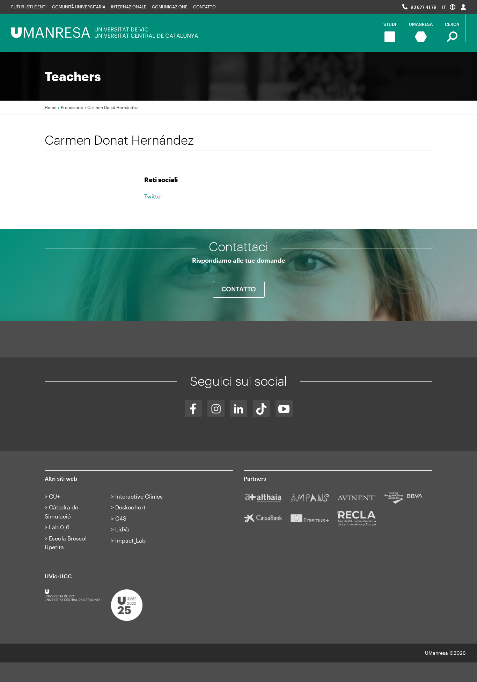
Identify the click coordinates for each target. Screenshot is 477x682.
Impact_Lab (130, 540)
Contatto (204, 6)
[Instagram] (216, 408)
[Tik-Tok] (261, 408)
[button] (448, 7)
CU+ (54, 496)
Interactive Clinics (139, 496)
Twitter (153, 196)
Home (51, 107)
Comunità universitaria (78, 6)
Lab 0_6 (59, 527)
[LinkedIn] (238, 408)
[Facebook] (193, 408)
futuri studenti (28, 6)
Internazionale (128, 6)
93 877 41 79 (423, 7)
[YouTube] (284, 408)
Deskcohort (130, 507)
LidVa (122, 529)
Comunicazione (170, 6)
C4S (120, 518)
